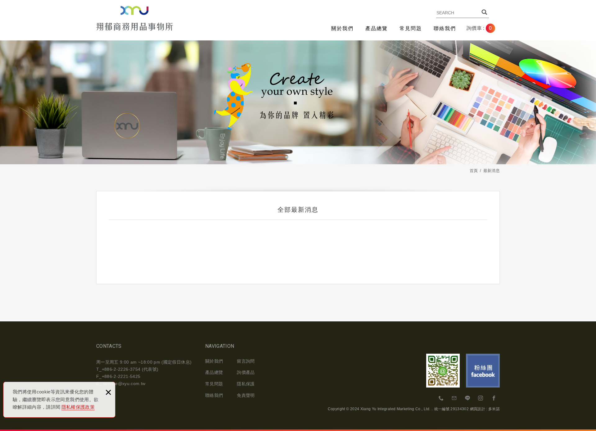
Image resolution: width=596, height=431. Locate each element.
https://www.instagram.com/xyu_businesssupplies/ (480, 398)
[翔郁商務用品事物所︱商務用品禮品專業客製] (134, 18)
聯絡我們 (445, 28)
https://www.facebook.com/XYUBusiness (494, 398)
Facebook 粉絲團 (483, 371)
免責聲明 (246, 395)
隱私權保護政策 (78, 407)
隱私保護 (246, 383)
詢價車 (484, 28)
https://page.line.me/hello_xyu (467, 398)
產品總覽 (376, 28)
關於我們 (342, 28)
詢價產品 (246, 372)
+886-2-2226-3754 (441, 398)
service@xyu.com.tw (124, 383)
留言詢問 (246, 361)
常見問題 (411, 28)
